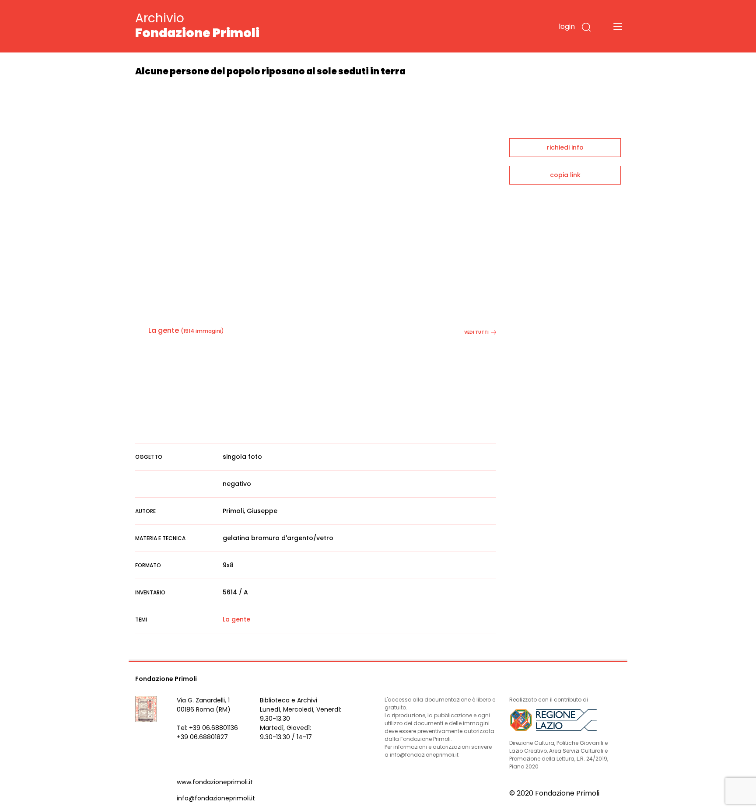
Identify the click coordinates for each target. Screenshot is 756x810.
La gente (163, 330)
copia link (565, 175)
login (567, 26)
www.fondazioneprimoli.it (215, 782)
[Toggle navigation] (617, 26)
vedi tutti (476, 332)
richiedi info (565, 147)
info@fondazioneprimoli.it (216, 798)
